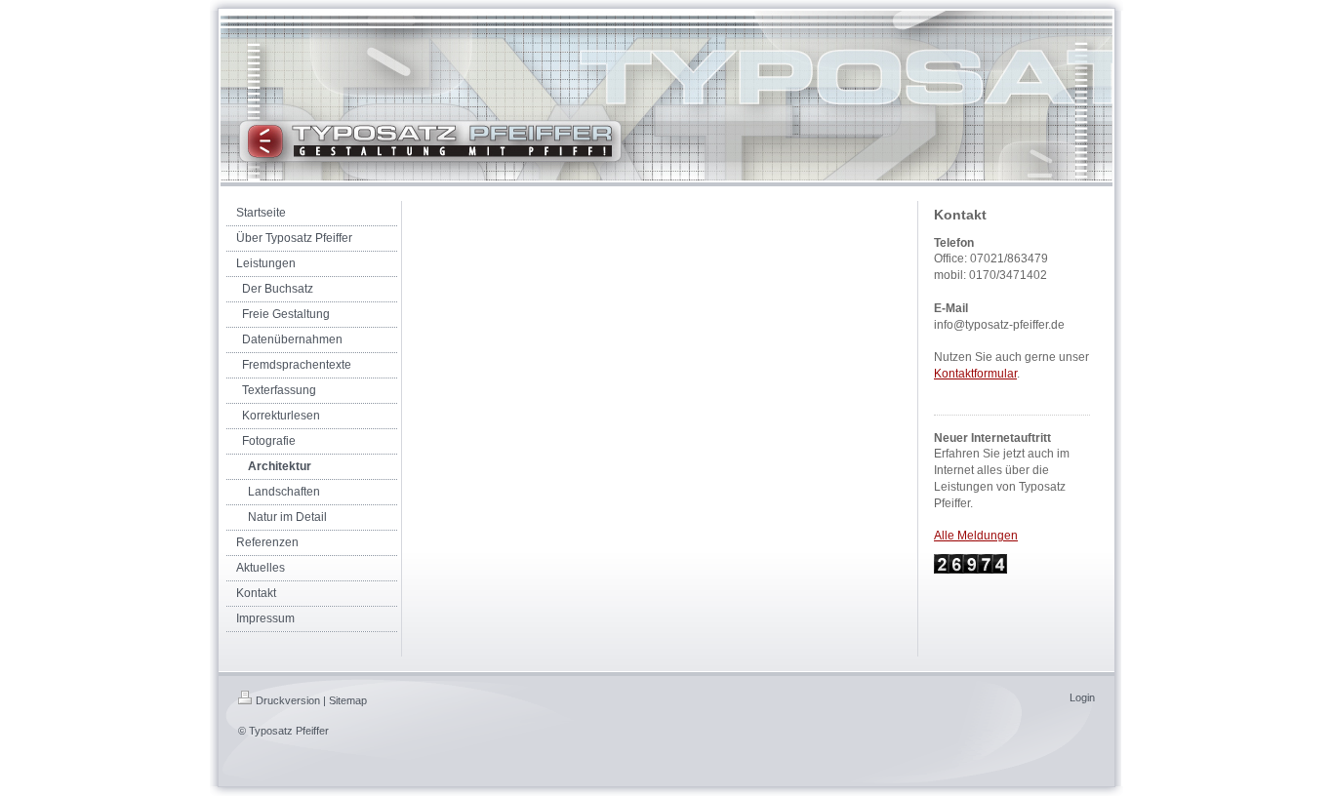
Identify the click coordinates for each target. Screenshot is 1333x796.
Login (1082, 697)
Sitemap (348, 700)
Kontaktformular (975, 373)
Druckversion (288, 700)
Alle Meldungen (976, 535)
